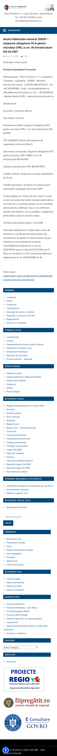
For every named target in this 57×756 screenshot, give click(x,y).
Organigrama (13, 308)
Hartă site (11, 661)
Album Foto (12, 561)
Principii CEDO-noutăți (17, 615)
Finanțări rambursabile (17, 446)
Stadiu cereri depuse (16, 380)
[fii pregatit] (27, 708)
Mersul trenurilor (14, 586)
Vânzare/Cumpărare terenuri (20, 460)
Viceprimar (12, 304)
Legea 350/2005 (14, 449)
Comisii (10, 340)
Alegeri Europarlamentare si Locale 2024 (25, 405)
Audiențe (11, 420)
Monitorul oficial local (17, 507)
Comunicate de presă (16, 435)
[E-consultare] (27, 731)
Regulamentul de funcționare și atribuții (25, 344)
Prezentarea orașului (16, 542)
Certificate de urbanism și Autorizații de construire (30, 486)
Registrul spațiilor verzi (17, 493)
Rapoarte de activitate (17, 355)
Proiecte (10, 457)
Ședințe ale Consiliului (17, 351)
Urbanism (11, 384)
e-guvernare (12, 622)
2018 (25, 56)
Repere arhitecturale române (20, 550)
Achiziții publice (14, 413)
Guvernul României (16, 604)
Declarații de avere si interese (20, 312)
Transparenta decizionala (18, 438)
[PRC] (24, 691)
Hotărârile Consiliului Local (19, 348)
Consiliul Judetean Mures (18, 611)
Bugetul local (13, 424)
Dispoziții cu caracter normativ (21, 315)
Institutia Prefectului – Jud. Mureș (22, 607)
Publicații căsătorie (15, 453)
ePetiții (10, 388)
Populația (11, 557)
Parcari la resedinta (15, 589)
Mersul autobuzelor (15, 582)
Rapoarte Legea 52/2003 (18, 468)
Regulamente (13, 319)
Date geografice (14, 553)
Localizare (11, 297)
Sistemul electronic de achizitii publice (24, 618)
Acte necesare (13, 416)
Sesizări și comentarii (16, 322)
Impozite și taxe (14, 373)
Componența (13, 337)
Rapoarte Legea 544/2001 (19, 464)
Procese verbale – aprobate (19, 359)
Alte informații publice (17, 471)
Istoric (9, 546)
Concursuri (11, 431)
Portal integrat (13, 391)
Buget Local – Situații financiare (21, 427)
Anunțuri (11, 409)
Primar (10, 301)
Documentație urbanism (18, 489)
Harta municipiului (15, 564)
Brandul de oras (14, 539)
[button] (6, 750)
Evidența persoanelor (17, 442)
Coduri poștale (13, 578)
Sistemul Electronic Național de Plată (24, 377)
